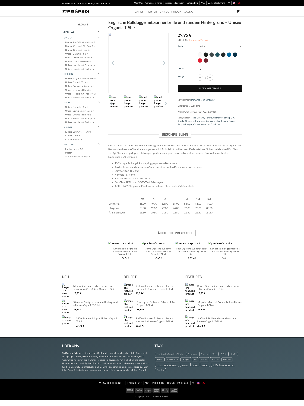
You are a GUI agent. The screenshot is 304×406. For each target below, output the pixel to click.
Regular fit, (183, 121)
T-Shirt (224, 354)
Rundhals (227, 359)
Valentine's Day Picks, (210, 124)
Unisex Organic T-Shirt (76, 53)
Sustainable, (211, 121)
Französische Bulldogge (167, 364)
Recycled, (182, 124)
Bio (195, 359)
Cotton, (197, 124)
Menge (181, 76)
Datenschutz (192, 3)
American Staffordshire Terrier (170, 354)
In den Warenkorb (210, 88)
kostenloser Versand (198, 40)
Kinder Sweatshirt (74, 139)
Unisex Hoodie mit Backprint (80, 69)
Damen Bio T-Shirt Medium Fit (80, 42)
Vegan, (190, 124)
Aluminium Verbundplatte (78, 156)
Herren (152, 11)
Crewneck (192, 354)
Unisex (164, 11)
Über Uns (138, 3)
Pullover (215, 359)
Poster (68, 152)
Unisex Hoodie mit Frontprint (80, 65)
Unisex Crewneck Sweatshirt (79, 57)
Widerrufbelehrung (216, 3)
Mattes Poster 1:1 (74, 148)
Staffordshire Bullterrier (223, 364)
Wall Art (190, 11)
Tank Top (160, 370)
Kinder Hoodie (72, 135)
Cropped (186, 359)
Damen (139, 11)
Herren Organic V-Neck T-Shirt (81, 78)
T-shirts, (209, 117)
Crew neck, (200, 121)
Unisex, (191, 121)
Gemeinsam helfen (153, 3)
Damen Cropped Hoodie (77, 50)
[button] (82, 32)
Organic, (232, 121)
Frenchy (204, 354)
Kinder (176, 11)
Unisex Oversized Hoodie (78, 61)
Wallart (205, 364)
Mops (214, 354)
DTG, (233, 117)
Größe (181, 68)
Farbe (180, 46)
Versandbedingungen (174, 3)
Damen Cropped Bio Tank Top (80, 46)
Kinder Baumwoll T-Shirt (78, 131)
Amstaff (204, 359)
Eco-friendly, (223, 121)
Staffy (233, 354)
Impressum (183, 383)
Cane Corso (172, 359)
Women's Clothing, (222, 117)
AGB (203, 3)
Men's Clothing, (198, 117)
